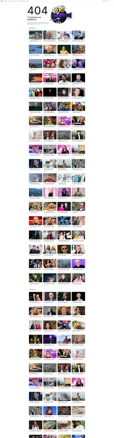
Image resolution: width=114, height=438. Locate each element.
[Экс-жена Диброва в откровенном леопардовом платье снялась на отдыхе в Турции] (64, 165)
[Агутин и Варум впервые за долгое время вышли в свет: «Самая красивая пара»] (64, 208)
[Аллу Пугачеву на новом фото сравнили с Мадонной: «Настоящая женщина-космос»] (35, 208)
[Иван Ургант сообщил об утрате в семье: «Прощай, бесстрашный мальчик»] (78, 37)
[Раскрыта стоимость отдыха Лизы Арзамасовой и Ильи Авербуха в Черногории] (78, 223)
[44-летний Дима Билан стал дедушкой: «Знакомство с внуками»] (64, 80)
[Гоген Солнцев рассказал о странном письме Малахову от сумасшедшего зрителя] (35, 427)
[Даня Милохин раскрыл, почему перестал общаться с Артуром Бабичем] (78, 137)
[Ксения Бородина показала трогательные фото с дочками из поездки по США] (35, 294)
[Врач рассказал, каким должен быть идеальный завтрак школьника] (64, 294)
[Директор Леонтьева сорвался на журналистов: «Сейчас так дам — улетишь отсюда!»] (78, 323)
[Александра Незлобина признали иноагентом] (50, 365)
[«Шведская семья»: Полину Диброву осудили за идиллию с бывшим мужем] (35, 94)
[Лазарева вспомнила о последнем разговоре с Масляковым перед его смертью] (35, 323)
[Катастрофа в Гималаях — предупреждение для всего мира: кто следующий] (35, 37)
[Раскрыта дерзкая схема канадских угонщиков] (78, 351)
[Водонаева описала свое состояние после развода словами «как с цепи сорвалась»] (78, 280)
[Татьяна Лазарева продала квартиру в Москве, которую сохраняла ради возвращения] (78, 384)
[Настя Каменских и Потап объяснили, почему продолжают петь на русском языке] (50, 265)
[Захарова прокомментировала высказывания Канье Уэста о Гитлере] (78, 94)
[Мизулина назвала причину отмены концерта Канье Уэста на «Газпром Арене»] (50, 194)
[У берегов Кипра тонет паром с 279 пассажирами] (35, 65)
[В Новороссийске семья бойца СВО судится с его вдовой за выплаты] (50, 351)
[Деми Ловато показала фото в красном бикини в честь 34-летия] (35, 337)
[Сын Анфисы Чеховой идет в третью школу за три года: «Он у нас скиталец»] (35, 137)
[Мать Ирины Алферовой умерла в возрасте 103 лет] (78, 337)
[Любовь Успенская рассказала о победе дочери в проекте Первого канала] (50, 251)
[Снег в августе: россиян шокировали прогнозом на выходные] (64, 137)
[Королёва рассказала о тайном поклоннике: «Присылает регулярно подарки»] (64, 151)
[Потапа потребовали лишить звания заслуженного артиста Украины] (64, 108)
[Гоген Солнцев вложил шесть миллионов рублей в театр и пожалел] (78, 123)
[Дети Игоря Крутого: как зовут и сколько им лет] (64, 398)
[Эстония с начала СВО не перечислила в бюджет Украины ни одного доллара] (64, 308)
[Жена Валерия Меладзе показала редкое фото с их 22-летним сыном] (35, 413)
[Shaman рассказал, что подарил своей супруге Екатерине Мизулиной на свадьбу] (78, 65)
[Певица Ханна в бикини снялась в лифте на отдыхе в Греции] (35, 308)
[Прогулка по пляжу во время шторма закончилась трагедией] (35, 108)
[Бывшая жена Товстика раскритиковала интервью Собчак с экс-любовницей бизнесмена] (50, 413)
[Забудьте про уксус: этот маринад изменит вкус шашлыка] (78, 51)
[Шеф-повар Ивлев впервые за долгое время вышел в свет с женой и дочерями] (35, 365)
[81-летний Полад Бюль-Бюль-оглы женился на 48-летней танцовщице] (50, 384)
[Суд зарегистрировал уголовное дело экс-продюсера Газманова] (78, 365)
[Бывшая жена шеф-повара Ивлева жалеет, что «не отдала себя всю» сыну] (50, 398)
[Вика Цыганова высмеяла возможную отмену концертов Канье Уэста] (35, 180)
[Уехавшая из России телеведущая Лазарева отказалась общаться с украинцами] (64, 180)
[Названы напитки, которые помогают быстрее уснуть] (50, 165)
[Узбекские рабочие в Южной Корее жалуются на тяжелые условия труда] (50, 151)
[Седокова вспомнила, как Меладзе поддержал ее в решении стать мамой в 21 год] (50, 294)
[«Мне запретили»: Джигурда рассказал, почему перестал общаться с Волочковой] (50, 223)
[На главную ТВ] (3, 1)
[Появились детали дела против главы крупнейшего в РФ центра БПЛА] (78, 427)
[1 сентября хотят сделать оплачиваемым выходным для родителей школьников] (50, 337)
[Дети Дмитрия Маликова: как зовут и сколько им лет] (64, 65)
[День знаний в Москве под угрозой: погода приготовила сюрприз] (64, 384)
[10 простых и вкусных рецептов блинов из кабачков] (78, 413)
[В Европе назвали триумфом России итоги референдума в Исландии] (50, 108)
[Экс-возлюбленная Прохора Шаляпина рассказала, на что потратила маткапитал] (64, 51)
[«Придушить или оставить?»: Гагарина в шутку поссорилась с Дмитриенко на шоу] (35, 151)
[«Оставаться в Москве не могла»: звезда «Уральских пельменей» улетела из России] (64, 413)
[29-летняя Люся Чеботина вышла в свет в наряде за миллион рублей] (64, 123)
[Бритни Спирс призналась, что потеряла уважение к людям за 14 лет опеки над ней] (78, 294)
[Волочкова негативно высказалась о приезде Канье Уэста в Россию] (35, 351)
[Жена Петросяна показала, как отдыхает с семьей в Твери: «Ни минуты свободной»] (50, 123)
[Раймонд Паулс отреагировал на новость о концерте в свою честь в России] (50, 37)
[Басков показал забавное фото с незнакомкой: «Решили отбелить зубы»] (64, 280)
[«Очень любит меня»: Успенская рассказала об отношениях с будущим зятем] (78, 251)
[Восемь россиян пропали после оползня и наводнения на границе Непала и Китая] (64, 265)
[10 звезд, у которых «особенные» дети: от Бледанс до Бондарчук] (78, 237)
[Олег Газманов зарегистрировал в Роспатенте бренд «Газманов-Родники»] (50, 323)
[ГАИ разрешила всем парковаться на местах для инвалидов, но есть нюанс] (35, 123)
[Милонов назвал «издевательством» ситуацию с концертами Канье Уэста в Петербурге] (50, 51)
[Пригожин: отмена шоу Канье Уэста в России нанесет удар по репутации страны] (35, 237)
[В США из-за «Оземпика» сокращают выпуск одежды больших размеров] (78, 180)
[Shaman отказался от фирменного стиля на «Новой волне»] (50, 427)
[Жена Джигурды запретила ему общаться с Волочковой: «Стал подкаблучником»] (35, 398)
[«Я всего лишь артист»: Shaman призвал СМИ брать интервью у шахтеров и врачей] (78, 265)
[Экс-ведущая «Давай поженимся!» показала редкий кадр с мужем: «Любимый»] (35, 384)
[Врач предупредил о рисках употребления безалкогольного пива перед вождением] (50, 208)
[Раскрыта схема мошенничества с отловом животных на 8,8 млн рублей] (78, 151)
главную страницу (37, 24)
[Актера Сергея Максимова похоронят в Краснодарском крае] (50, 94)
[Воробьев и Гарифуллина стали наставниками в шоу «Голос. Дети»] (35, 251)
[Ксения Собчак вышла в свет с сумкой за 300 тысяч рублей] (64, 351)
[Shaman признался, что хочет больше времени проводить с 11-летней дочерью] (64, 37)
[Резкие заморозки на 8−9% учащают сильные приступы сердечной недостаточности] (35, 280)
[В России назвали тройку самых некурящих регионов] (50, 308)
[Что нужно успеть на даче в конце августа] (78, 208)
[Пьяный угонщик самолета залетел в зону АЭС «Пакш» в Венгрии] (35, 51)
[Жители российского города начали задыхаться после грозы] (50, 280)
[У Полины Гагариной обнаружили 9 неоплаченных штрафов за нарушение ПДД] (64, 337)
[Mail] (1, 1)
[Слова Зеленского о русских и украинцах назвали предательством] (78, 80)
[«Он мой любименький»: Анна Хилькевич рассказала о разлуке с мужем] (64, 237)
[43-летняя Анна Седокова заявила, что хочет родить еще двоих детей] (64, 365)
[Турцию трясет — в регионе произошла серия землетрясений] (64, 223)
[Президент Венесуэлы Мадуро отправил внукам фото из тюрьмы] (78, 194)
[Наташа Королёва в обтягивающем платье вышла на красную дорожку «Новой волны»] (78, 398)
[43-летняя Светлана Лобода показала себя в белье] (78, 108)
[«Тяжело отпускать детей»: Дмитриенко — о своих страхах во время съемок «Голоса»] (64, 323)
